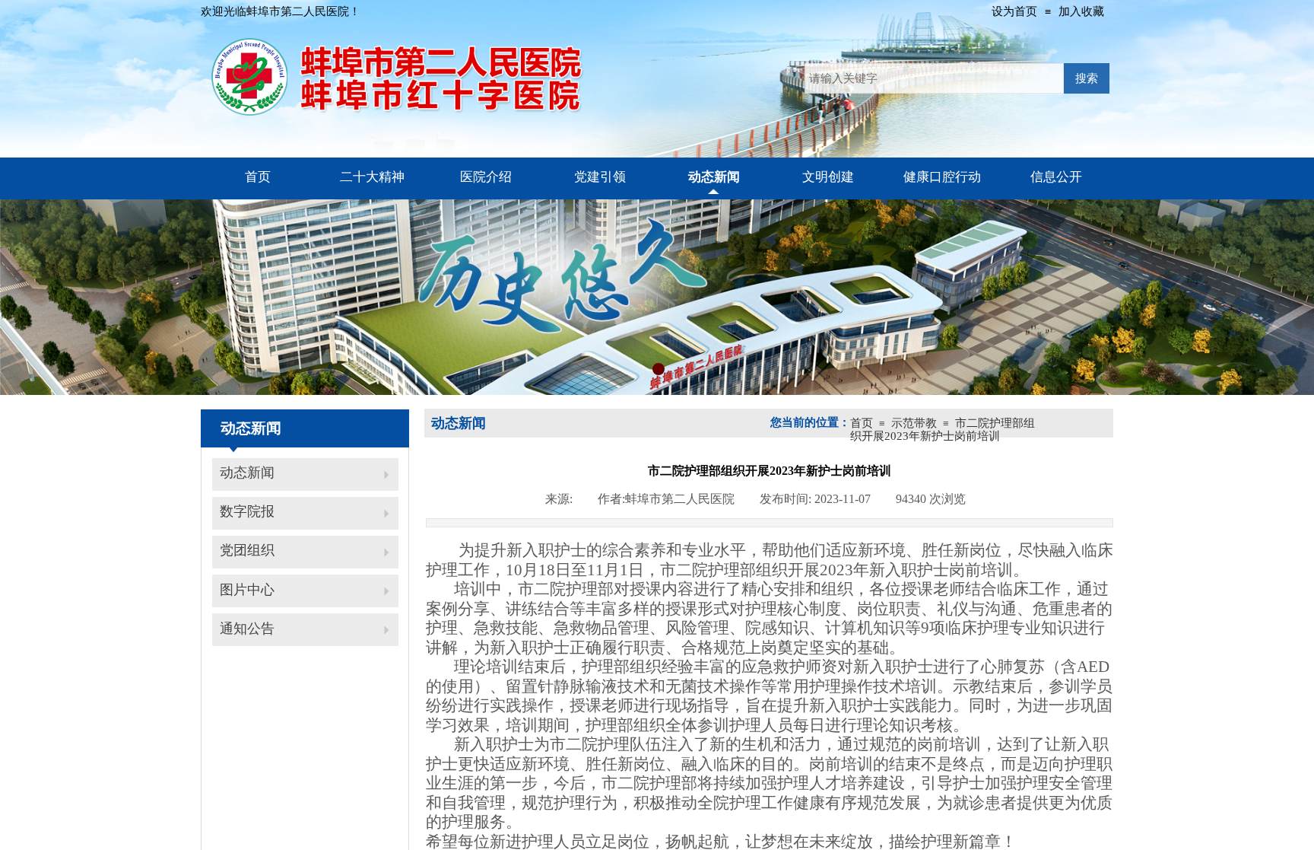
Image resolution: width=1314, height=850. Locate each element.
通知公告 (247, 628)
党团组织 (247, 550)
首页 (861, 423)
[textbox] (934, 78)
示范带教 (914, 423)
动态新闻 (247, 472)
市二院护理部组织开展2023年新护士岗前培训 (942, 429)
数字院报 (247, 511)
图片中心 (247, 589)
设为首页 (1014, 11)
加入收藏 (1081, 11)
